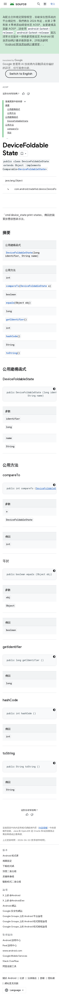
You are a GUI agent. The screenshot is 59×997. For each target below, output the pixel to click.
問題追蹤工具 (9, 966)
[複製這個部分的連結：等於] (12, 561)
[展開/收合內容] (25, 101)
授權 (42, 978)
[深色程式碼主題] (54, 389)
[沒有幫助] (28, 93)
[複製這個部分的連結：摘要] (13, 233)
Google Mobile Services (15, 955)
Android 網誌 (9, 905)
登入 (52, 3)
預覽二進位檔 (9, 871)
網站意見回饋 (11, 983)
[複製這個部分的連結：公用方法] (21, 465)
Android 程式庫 (11, 855)
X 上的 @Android (11, 895)
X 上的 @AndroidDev (13, 900)
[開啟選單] (5, 4)
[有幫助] (23, 93)
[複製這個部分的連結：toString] (18, 754)
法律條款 (32, 978)
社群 (22, 978)
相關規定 (7, 860)
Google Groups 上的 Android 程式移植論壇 (25, 926)
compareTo (12, 285)
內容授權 (43, 827)
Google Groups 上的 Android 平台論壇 (22, 916)
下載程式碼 (8, 866)
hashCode (12, 336)
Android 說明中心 (12, 940)
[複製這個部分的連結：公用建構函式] (29, 369)
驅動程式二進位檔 (12, 881)
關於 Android (9, 978)
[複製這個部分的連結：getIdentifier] (25, 647)
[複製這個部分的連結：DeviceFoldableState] (37, 379)
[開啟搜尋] (39, 4)
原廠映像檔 (8, 876)
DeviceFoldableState (31, 169)
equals (10, 302)
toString (11, 353)
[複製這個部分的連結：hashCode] (21, 700)
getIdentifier (15, 319)
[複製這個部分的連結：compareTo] (23, 475)
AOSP (5, 87)
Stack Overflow (11, 961)
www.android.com (12, 950)
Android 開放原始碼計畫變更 (22, 44)
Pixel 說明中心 (10, 945)
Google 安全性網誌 (12, 910)
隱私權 (51, 978)
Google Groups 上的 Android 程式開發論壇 (25, 921)
